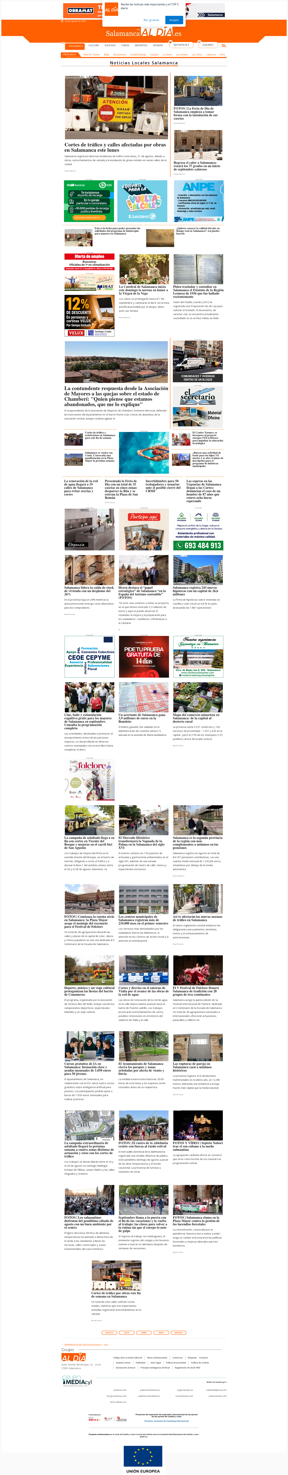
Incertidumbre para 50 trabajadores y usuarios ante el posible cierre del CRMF (163, 485)
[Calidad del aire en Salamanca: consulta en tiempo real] (160, 238)
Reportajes (181, 45)
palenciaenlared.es (150, 1389)
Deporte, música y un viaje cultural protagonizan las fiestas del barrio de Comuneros (89, 991)
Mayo (161, 1333)
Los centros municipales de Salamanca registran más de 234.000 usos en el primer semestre (143, 920)
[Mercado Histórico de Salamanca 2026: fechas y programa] (143, 821)
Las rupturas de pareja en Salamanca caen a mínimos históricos (192, 1067)
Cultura (93, 45)
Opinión (158, 45)
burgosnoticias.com (116, 1395)
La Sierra (167, 54)
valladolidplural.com (216, 1389)
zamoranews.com (217, 1395)
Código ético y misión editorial (127, 1357)
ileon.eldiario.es (118, 1401)
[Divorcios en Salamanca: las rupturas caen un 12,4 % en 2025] (198, 1047)
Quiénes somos (123, 1362)
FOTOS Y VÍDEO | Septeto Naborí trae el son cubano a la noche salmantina (198, 1146)
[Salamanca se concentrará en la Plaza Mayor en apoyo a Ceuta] (73, 459)
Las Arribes (182, 54)
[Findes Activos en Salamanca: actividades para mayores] (89, 698)
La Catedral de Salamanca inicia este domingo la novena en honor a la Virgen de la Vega (143, 290)
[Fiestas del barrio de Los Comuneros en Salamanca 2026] (89, 971)
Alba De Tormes (91, 54)
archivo (179, 1333)
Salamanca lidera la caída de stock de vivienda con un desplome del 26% (89, 591)
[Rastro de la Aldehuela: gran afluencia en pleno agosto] (143, 1126)
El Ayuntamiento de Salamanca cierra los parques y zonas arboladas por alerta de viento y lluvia (141, 1068)
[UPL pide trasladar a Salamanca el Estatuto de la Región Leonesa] (198, 270)
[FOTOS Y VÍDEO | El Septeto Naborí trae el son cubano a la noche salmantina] (198, 1126)
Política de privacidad (176, 1362)
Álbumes (208, 45)
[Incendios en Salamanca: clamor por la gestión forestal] (198, 1200)
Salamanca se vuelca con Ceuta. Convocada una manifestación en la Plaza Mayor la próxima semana (99, 456)
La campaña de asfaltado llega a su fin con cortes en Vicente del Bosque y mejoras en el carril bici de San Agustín (89, 842)
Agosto (109, 1333)
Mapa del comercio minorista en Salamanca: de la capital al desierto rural (196, 718)
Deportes (141, 45)
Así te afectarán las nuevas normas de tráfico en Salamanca (197, 918)
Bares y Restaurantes (157, 1357)
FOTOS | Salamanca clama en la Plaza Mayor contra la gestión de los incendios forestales (196, 1220)
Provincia (69, 54)
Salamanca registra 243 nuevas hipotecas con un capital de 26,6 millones (195, 591)
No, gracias (151, 20)
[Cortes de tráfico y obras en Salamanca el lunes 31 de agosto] (116, 107)
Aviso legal (155, 1362)
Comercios (177, 1357)
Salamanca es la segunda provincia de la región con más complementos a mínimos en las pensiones (197, 842)
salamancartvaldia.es (149, 1395)
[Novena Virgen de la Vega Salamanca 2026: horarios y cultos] (144, 270)
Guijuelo (154, 54)
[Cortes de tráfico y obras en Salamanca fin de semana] (116, 1276)
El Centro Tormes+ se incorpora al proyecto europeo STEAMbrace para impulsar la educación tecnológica (207, 437)
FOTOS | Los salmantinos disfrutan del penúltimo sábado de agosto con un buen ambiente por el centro (88, 1222)
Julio (126, 1333)
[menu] (224, 46)
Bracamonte (120, 54)
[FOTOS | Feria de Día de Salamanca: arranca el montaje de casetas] (198, 91)
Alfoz (222, 54)
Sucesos (110, 45)
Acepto (174, 20)
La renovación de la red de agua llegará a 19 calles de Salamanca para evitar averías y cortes (81, 487)
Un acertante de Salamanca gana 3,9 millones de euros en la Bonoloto (141, 718)
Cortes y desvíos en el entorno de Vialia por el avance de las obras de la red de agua (143, 991)
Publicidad (140, 1362)
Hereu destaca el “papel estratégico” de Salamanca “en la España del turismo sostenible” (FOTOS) (142, 592)
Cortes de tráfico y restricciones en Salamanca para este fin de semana (100, 435)
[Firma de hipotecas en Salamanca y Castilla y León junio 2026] (198, 570)
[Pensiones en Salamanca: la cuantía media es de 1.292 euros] (198, 821)
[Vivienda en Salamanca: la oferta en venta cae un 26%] (89, 570)
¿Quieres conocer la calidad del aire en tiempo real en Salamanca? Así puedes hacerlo (198, 230)
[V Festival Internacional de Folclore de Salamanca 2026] (198, 971)
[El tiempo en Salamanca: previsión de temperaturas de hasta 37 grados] (198, 145)
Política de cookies (200, 1362)
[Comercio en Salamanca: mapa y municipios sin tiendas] (198, 698)
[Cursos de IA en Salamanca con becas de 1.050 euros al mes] (89, 1047)
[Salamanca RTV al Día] (144, 31)
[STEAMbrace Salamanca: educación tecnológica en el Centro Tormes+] (181, 439)
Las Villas (197, 54)
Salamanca (76, 46)
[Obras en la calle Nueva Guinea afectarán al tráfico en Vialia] (143, 971)
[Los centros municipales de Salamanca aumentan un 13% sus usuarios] (143, 899)
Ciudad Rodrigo (138, 54)
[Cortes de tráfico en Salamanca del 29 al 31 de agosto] (73, 439)
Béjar (107, 54)
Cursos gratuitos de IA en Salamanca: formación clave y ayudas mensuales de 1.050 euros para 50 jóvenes (87, 1068)
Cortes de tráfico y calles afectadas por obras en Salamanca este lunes (115, 147)
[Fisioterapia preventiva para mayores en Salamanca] (78, 237)
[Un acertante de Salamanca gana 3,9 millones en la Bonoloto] (143, 698)
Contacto (203, 1357)
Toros (125, 45)
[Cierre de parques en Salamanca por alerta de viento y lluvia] (143, 1047)
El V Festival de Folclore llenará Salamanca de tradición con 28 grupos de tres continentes (196, 991)
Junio (144, 1333)
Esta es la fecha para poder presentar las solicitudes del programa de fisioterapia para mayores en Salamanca (117, 230)
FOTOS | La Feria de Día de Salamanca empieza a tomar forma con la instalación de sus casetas (196, 113)
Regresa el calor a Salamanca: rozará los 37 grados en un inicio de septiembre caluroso (197, 166)
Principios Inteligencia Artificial (155, 1367)
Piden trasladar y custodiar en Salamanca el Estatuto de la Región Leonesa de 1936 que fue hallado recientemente (198, 291)
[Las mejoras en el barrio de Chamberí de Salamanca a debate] (116, 362)
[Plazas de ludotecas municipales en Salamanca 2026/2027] (181, 459)
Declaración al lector (126, 1367)
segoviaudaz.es (185, 1389)
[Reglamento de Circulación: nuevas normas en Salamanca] (198, 899)
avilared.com (120, 1389)
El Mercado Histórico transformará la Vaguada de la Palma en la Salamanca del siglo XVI (141, 842)
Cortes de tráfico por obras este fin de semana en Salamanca (116, 1295)
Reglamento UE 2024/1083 (187, 1367)
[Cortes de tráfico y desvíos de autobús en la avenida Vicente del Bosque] (89, 821)
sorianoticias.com (184, 1395)
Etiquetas (192, 1357)
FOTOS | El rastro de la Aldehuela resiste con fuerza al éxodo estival (143, 1144)
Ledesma (211, 54)
